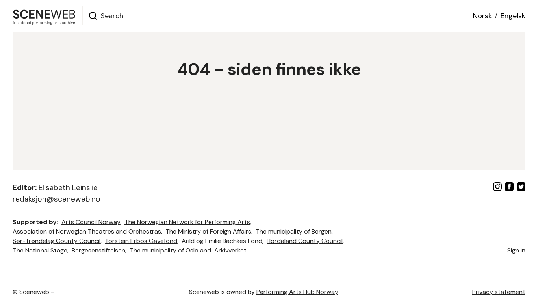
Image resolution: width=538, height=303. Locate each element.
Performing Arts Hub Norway (297, 292)
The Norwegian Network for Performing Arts (187, 222)
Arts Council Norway (90, 222)
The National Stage (40, 250)
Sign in (516, 250)
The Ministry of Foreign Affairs (208, 231)
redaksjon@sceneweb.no (56, 199)
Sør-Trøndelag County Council (56, 241)
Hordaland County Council (305, 241)
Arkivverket (230, 250)
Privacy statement (498, 292)
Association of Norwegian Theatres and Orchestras (87, 231)
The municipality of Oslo (164, 250)
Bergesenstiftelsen (98, 250)
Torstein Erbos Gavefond (141, 241)
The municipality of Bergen (294, 231)
